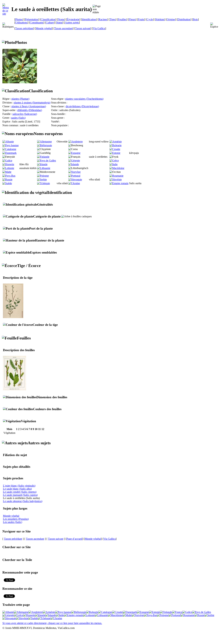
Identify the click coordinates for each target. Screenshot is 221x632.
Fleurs (132, 19)
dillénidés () (29, 110)
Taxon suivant (82, 28)
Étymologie (73, 19)
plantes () (20, 98)
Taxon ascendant (63, 28)
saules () (18, 117)
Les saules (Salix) (12, 522)
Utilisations (21, 22)
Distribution (183, 19)
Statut (59, 22)
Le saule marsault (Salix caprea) (20, 494)
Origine (171, 19)
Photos (19, 19)
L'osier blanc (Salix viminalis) (19, 485)
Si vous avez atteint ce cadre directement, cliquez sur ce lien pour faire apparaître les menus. (52, 623)
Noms (61, 19)
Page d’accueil (74, 538)
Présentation (31, 19)
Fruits (141, 19)
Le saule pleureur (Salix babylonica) (22, 501)
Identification (89, 19)
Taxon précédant (24, 28)
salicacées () (24, 113)
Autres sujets (72, 22)
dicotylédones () (82, 106)
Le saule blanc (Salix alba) (17, 488)
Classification (48, 19)
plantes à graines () (32, 102)
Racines (103, 19)
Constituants (36, 22)
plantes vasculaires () (84, 98)
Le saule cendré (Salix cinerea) (19, 491)
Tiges (113, 19)
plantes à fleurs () (28, 106)
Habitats (159, 19)
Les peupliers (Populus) (16, 518)
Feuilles (122, 19)
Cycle (150, 19)
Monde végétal (44, 28)
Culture (50, 22)
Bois (195, 19)
